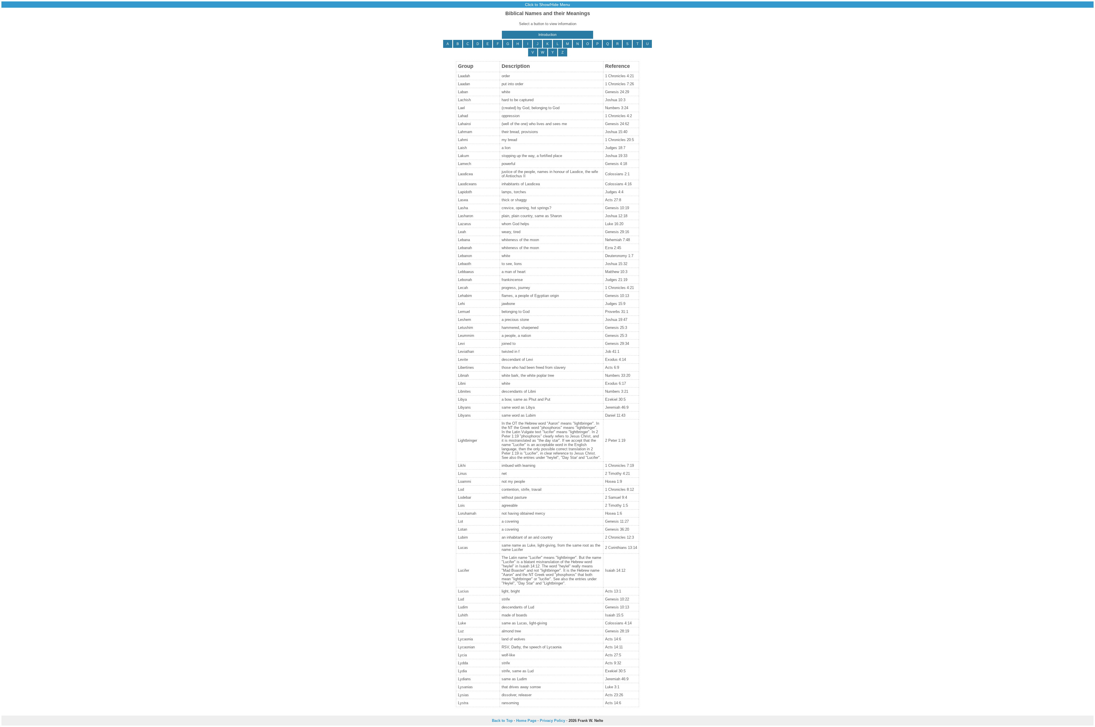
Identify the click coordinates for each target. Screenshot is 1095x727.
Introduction (547, 35)
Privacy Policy (552, 720)
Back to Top (502, 720)
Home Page (526, 720)
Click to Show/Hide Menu (547, 4)
